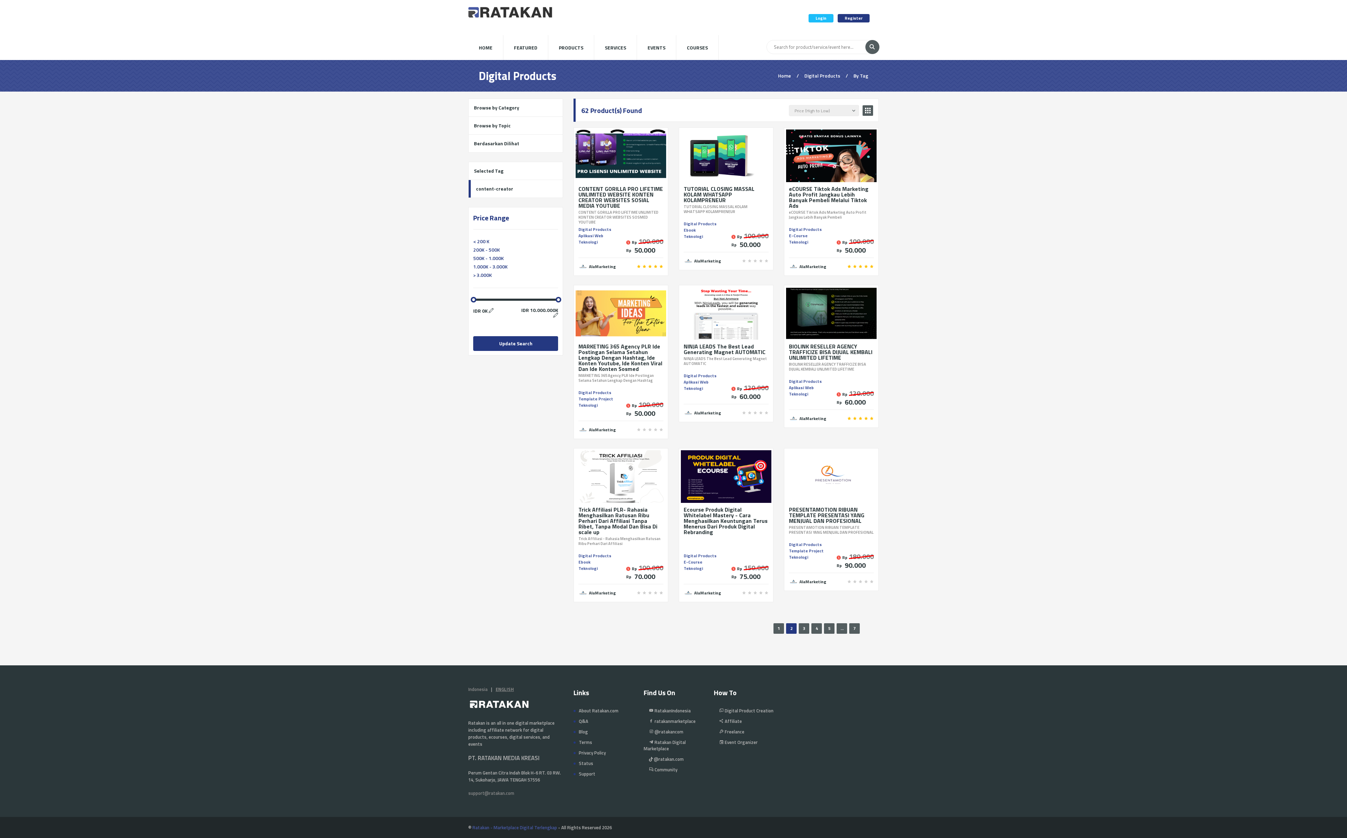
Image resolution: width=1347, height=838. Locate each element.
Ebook (690, 230)
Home (485, 47)
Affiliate (733, 721)
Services (615, 47)
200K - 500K (486, 249)
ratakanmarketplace (675, 721)
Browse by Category (496, 107)
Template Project (595, 398)
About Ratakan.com (598, 710)
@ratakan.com (668, 759)
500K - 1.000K (488, 258)
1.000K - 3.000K (490, 266)
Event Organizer (741, 742)
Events (656, 47)
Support (587, 773)
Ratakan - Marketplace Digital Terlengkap (515, 827)
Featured (525, 47)
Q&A (583, 721)
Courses (697, 47)
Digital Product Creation (748, 710)
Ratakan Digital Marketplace (665, 745)
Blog (583, 731)
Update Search (515, 343)
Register (854, 18)
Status (586, 763)
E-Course (798, 235)
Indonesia (478, 689)
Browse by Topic (492, 125)
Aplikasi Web (590, 235)
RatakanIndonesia (672, 710)
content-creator (494, 188)
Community (665, 769)
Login (821, 18)
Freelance (734, 731)
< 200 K (481, 241)
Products (571, 47)
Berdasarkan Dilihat (496, 143)
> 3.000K (482, 275)
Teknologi (588, 242)
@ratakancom (668, 731)
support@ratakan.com (491, 793)
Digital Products (594, 229)
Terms (585, 742)
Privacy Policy (592, 752)
